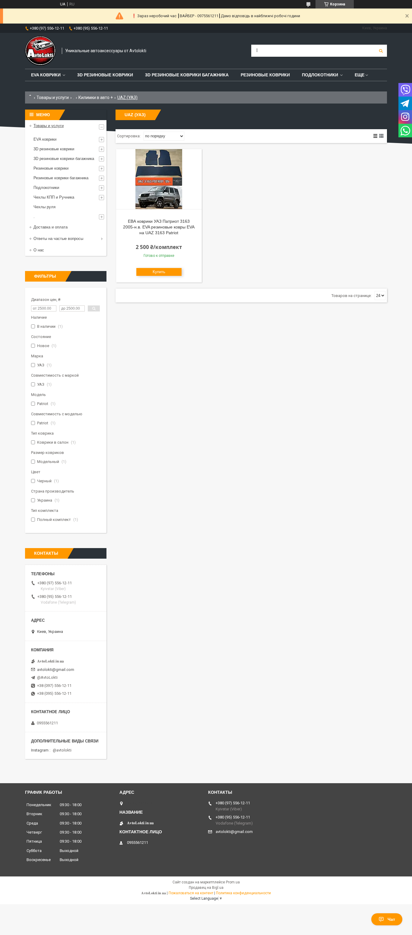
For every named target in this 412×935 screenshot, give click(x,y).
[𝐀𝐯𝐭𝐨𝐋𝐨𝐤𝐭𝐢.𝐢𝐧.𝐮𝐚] (40, 51)
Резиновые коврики (50, 168)
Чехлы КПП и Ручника (53, 197)
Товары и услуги (52, 97)
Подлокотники (320, 74)
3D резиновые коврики (105, 74)
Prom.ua (233, 882)
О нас (38, 250)
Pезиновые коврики (265, 74)
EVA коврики (44, 139)
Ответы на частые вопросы (58, 238)
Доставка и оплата (50, 227)
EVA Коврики (46, 74)
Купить (159, 272)
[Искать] (381, 51)
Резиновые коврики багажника (60, 178)
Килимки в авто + (95, 97)
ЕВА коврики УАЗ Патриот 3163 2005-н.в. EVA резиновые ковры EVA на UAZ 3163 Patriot (159, 227)
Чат (391, 919)
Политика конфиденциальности (243, 893)
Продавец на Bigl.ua (206, 888)
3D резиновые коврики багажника (187, 74)
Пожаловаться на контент (191, 893)
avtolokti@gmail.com (55, 669)
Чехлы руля (44, 207)
